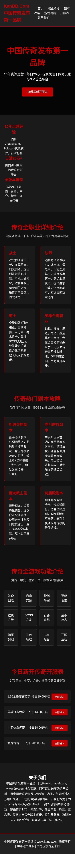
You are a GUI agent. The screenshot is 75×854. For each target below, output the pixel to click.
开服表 (64, 13)
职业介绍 (54, 8)
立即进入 (59, 697)
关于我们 (43, 17)
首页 (41, 8)
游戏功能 (50, 13)
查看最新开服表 (37, 91)
